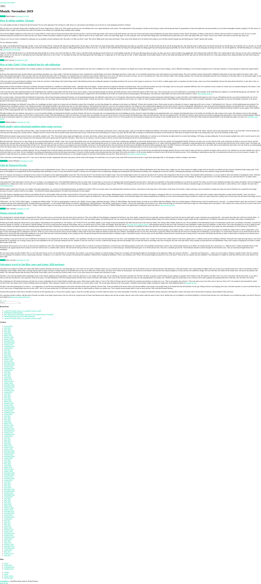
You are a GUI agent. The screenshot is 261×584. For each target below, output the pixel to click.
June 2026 (7, 330)
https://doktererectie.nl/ (205, 94)
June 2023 (7, 396)
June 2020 (7, 462)
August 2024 (8, 370)
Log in (6, 563)
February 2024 (9, 381)
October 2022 (8, 410)
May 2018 (7, 502)
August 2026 (8, 326)
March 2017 (8, 528)
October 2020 (8, 454)
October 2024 (8, 366)
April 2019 (7, 487)
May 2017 (7, 524)
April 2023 (7, 399)
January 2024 (8, 383)
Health (2, 60)
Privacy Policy (8, 576)
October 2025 (8, 344)
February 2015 (9, 553)
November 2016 (9, 533)
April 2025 (7, 355)
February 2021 (9, 447)
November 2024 (9, 365)
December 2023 (9, 385)
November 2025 (9, 343)
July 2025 (7, 350)
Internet (2, 122)
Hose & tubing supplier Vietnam (17, 20)
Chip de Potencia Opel (167, 205)
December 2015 (9, 546)
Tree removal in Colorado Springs (138, 224)
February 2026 (9, 337)
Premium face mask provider (13, 312)
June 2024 (7, 374)
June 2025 (7, 352)
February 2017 (9, 530)
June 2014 (7, 555)
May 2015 (7, 552)
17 (5, 300)
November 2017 (9, 513)
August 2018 (8, 497)
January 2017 (8, 531)
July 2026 (7, 328)
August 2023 (8, 392)
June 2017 (7, 522)
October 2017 (8, 515)
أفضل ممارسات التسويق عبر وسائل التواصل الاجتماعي (22, 311)
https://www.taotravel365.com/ (20, 297)
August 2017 (8, 519)
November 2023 (9, 387)
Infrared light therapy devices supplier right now (19, 316)
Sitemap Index (8, 578)
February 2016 (9, 544)
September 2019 (9, 478)
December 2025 (9, 341)
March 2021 (8, 445)
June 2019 (7, 484)
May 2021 (7, 442)
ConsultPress (4, 581)
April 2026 (7, 333)
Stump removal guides (11, 213)
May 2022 (7, 420)
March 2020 (8, 467)
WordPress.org (9, 569)
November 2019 (9, 475)
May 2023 (7, 398)
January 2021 (8, 449)
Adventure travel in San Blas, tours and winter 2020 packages (32, 264)
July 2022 (7, 416)
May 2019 (7, 486)
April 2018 (7, 504)
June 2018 (7, 500)
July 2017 (7, 520)
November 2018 (9, 491)
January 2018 (8, 509)
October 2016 (8, 535)
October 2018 (8, 493)
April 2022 (7, 421)
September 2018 (9, 495)
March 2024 (8, 379)
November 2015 (9, 548)
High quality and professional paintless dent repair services (31, 126)
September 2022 (9, 412)
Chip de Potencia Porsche (13, 165)
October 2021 (8, 432)
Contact (6, 572)
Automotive (4, 161)
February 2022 (9, 425)
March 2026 (8, 335)
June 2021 (7, 440)
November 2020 (9, 453)
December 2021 (9, 429)
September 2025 (9, 346)
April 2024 (7, 377)
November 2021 (9, 431)
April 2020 (7, 465)
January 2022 (8, 427)
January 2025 (8, 361)
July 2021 (7, 438)
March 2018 (8, 506)
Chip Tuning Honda (6, 185)
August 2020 (8, 458)
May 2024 (7, 376)
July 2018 (7, 498)
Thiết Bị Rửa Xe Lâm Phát (11, 49)
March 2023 (8, 401)
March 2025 (8, 357)
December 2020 (9, 451)
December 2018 (9, 489)
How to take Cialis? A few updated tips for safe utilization (30, 64)
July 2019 (7, 482)
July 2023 (7, 394)
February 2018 (9, 508)
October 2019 (8, 476)
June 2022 (7, 418)
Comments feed (9, 567)
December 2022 (9, 407)
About (6, 574)
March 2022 (8, 423)
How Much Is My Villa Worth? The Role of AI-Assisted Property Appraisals (28, 314)
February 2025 (9, 359)
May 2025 (7, 354)
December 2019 (9, 473)
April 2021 (7, 443)
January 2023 (8, 405)
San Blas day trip (190, 283)
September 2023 (9, 390)
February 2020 (9, 469)
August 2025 (8, 348)
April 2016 (7, 542)
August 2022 (8, 414)
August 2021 (8, 436)
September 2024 (9, 368)
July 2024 (7, 372)
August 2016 (8, 539)
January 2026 (8, 339)
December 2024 (9, 363)
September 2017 (9, 517)
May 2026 (7, 332)
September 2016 (9, 537)
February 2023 (9, 403)
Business (3, 16)
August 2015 (8, 550)
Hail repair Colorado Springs (137, 154)
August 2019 (8, 480)
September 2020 (9, 456)
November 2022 (9, 409)
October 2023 (8, 388)
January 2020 (8, 471)
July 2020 (7, 460)
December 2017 (9, 511)
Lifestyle (3, 260)
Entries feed (8, 565)
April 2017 (7, 526)
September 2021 (9, 434)
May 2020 (7, 464)
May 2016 (7, 541)
